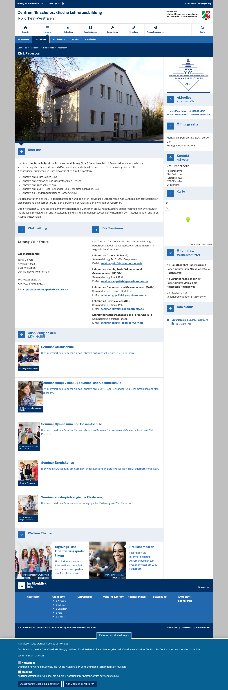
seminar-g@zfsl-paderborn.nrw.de (121, 263)
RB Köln (75, 39)
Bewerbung (160, 596)
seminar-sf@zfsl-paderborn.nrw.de (122, 322)
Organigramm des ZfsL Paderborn (190, 320)
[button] (197, 4)
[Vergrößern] (167, 203)
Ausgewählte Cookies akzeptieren (39, 683)
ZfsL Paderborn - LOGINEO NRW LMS (190, 114)
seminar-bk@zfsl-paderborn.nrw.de (122, 309)
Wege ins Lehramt (113, 596)
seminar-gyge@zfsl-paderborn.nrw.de (124, 295)
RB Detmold (41, 39)
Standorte (58, 596)
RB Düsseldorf (59, 39)
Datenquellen (206, 245)
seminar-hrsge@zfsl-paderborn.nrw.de (124, 281)
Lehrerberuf (84, 596)
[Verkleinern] (167, 208)
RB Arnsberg (23, 39)
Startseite (33, 596)
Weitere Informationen (31, 655)
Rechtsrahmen (137, 596)
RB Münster (90, 39)
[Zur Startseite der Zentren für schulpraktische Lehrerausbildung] (188, 15)
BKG (193, 245)
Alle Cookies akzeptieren (80, 683)
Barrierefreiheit (203, 627)
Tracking (27, 672)
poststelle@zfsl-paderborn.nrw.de (47, 289)
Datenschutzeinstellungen (114, 635)
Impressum (172, 627)
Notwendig (28, 662)
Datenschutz (186, 627)
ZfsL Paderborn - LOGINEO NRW (187, 111)
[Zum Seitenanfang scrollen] (222, 684)
